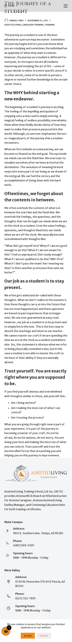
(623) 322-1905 (25, 598)
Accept (27, 635)
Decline (44, 635)
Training (50, 24)
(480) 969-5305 (23, 545)
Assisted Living (12, 24)
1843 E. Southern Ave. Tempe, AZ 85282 (38, 533)
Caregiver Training (33, 24)
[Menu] (66, 6)
